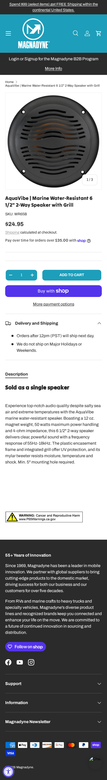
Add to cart (71, 275)
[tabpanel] (53, 453)
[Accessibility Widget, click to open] (8, 771)
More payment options (53, 304)
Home (9, 82)
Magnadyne (24, 767)
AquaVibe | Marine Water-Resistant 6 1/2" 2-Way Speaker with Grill (52, 85)
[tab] (16, 374)
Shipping (12, 232)
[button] (98, 33)
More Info (53, 68)
